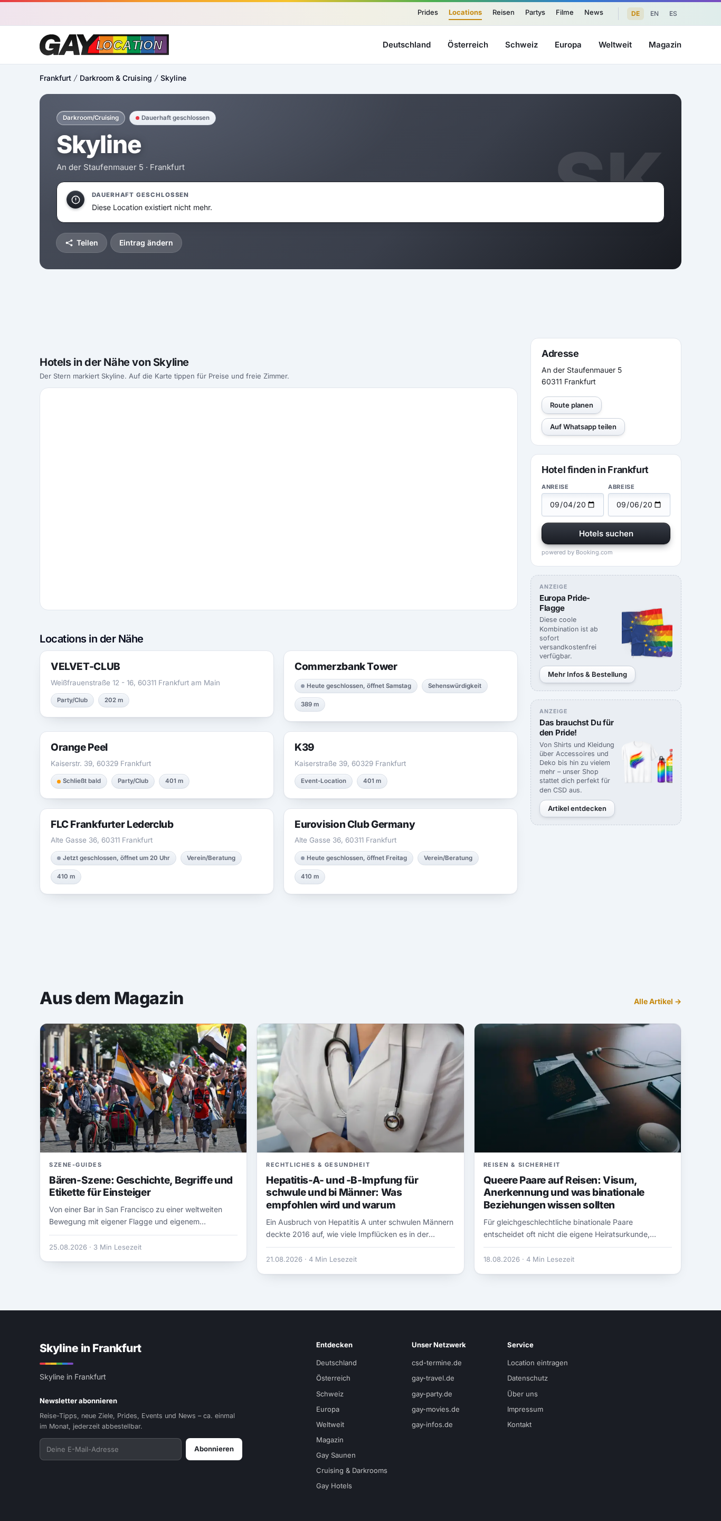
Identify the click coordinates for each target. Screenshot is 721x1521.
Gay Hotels (334, 1485)
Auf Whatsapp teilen (583, 426)
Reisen (503, 12)
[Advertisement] (360, 303)
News (593, 12)
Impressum (525, 1409)
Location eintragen (537, 1362)
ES (673, 13)
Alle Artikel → (657, 1001)
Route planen (571, 405)
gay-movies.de (436, 1409)
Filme (565, 12)
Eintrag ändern (146, 242)
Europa (568, 45)
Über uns (522, 1394)
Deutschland (407, 45)
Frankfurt (55, 77)
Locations (465, 12)
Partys (535, 12)
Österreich (468, 45)
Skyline (173, 77)
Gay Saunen (336, 1455)
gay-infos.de (432, 1424)
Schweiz (521, 45)
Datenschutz (527, 1378)
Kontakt (519, 1424)
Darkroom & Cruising (116, 77)
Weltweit (615, 45)
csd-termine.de (437, 1362)
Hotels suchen (606, 533)
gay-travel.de (433, 1378)
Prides (428, 12)
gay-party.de (432, 1394)
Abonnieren (214, 1448)
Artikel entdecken (577, 808)
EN (654, 13)
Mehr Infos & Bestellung (587, 674)
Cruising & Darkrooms (351, 1470)
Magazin (665, 45)
